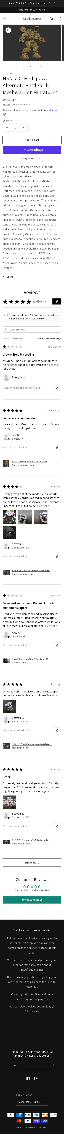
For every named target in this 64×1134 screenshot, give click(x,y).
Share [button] (10, 276)
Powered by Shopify (39, 1127)
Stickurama (27, 1127)
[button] (4, 19)
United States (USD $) (30, 1101)
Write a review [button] (32, 900)
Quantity (7, 120)
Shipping (6, 104)
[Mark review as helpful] (57, 388)
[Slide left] (24, 66)
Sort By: (42, 338)
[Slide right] (40, 66)
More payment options (32, 158)
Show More (43, 506)
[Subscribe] (53, 1065)
